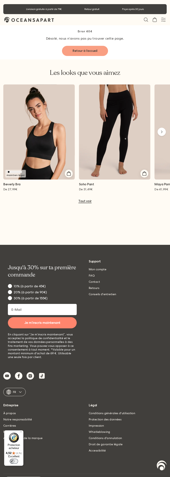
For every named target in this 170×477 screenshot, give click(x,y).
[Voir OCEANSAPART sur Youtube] (7, 376)
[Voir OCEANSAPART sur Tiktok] (42, 376)
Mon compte (97, 269)
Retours (94, 288)
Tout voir (85, 201)
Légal (93, 405)
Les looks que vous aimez (85, 72)
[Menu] (20, 432)
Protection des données (105, 419)
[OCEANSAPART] (29, 20)
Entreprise (10, 405)
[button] (145, 20)
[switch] (14, 461)
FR (14, 392)
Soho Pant (86, 184)
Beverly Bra (12, 184)
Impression (96, 425)
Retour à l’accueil (85, 51)
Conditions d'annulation (105, 438)
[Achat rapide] (69, 173)
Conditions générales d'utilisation (112, 413)
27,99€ (10, 189)
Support (95, 261)
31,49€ (86, 189)
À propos (9, 413)
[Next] (162, 132)
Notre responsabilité (17, 419)
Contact (94, 282)
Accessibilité (97, 450)
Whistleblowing (99, 432)
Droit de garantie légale (106, 444)
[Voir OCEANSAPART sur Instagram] (30, 376)
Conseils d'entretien (102, 294)
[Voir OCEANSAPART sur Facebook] (18, 376)
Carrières (9, 425)
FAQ (92, 275)
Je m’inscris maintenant (42, 322)
